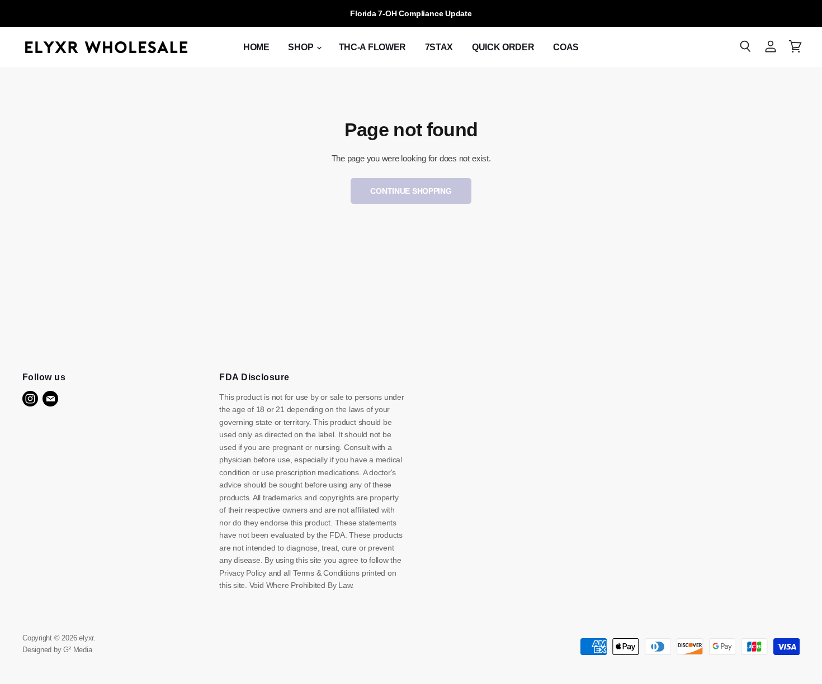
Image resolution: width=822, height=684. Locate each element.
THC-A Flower (372, 47)
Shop (301, 47)
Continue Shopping (410, 190)
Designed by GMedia (57, 649)
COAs (566, 47)
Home (256, 47)
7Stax (439, 47)
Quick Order (503, 47)
